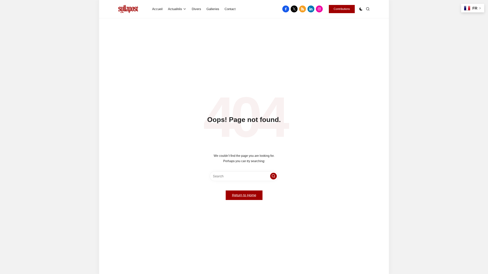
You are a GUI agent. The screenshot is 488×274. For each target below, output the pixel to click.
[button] (342, 9)
